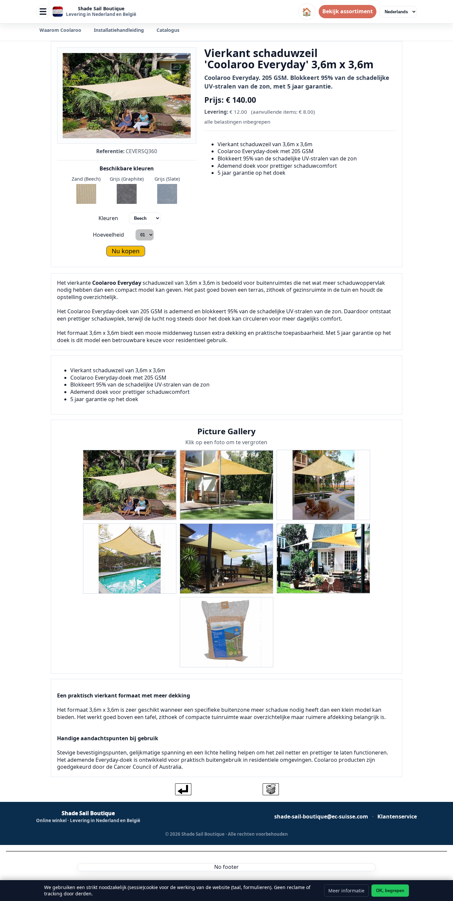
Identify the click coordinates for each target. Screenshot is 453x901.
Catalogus (168, 30)
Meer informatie (346, 890)
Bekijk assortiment (347, 11)
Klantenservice (397, 816)
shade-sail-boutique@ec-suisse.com (321, 816)
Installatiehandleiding (119, 30)
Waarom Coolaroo (60, 30)
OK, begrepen (390, 890)
